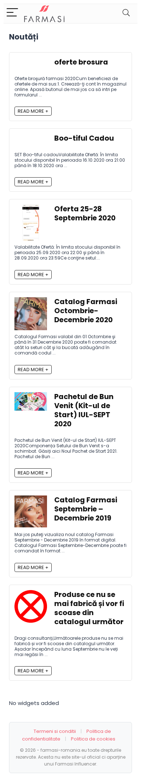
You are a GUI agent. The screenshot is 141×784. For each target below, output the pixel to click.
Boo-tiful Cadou (84, 138)
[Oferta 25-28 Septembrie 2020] (30, 208)
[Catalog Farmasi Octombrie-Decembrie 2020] (30, 301)
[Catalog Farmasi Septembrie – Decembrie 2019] (30, 499)
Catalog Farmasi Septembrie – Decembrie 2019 (85, 509)
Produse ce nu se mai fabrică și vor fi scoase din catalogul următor (89, 608)
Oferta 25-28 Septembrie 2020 (85, 213)
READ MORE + (33, 111)
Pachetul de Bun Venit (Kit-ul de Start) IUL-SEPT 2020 (84, 410)
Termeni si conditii (55, 731)
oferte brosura (81, 62)
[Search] (126, 13)
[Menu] (12, 13)
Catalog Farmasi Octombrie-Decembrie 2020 (85, 311)
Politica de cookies (93, 738)
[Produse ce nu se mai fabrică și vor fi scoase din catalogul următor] (30, 594)
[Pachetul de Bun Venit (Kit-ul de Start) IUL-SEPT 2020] (30, 396)
